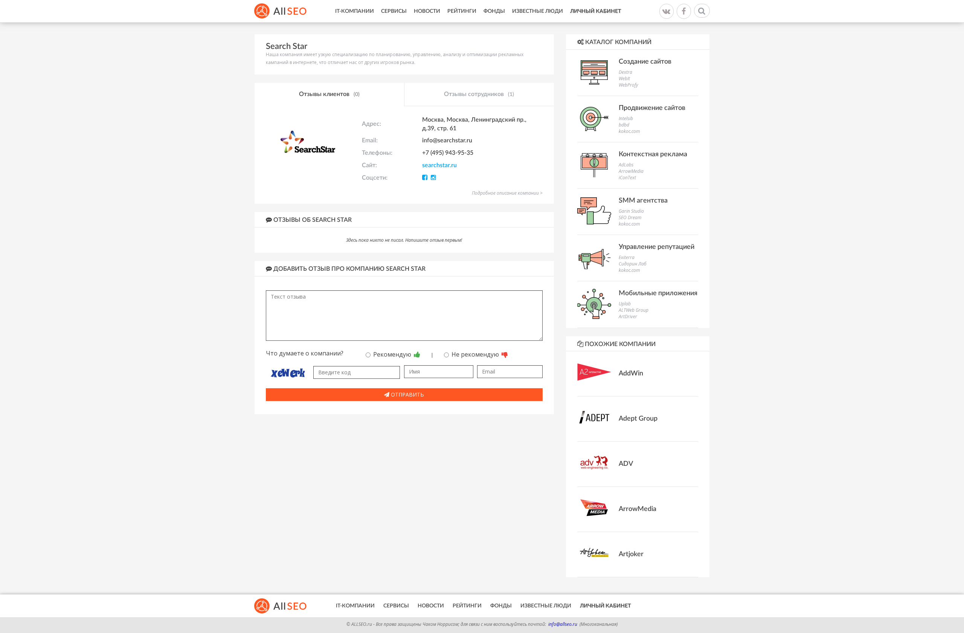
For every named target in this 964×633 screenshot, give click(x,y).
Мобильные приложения (658, 293)
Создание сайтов (645, 61)
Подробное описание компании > (507, 193)
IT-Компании (354, 11)
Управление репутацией (656, 247)
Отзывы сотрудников (479, 94)
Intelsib (626, 118)
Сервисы (394, 11)
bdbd (624, 125)
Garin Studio (631, 211)
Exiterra (627, 257)
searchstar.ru (439, 165)
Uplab (625, 303)
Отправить (406, 394)
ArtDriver (628, 316)
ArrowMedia (631, 171)
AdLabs (626, 165)
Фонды (494, 11)
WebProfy (628, 85)
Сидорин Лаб (633, 264)
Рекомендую (393, 354)
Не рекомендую (475, 354)
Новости (427, 11)
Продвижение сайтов (652, 108)
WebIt (624, 78)
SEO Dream (630, 217)
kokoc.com (629, 131)
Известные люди (537, 11)
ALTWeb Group (633, 310)
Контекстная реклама (653, 154)
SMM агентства (643, 200)
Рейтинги (461, 11)
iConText (627, 177)
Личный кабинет (595, 11)
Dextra (625, 72)
